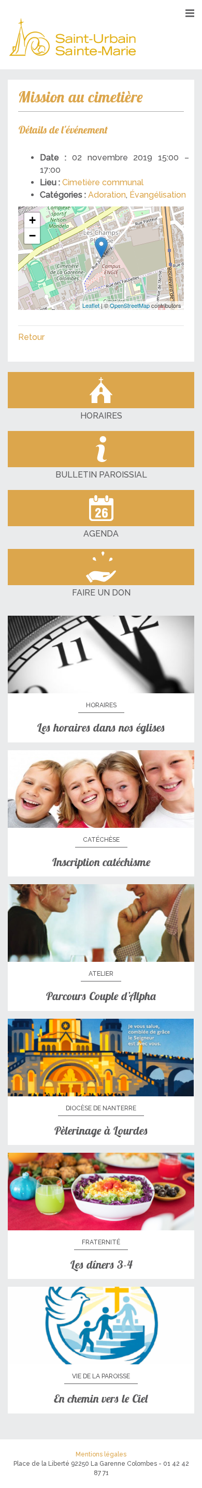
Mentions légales (101, 1454)
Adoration (107, 195)
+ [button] (32, 220)
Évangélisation (157, 195)
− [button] (32, 235)
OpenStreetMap (130, 305)
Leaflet (90, 305)
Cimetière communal (102, 182)
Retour (31, 337)
